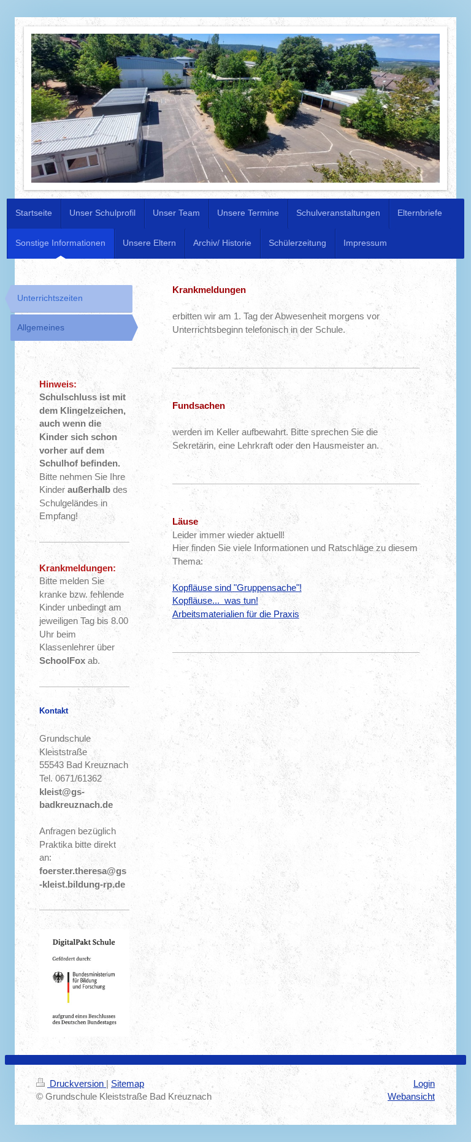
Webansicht (411, 1096)
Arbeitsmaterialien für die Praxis (235, 614)
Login (424, 1083)
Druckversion (76, 1083)
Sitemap (127, 1083)
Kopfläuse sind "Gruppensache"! (237, 587)
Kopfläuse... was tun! (215, 600)
